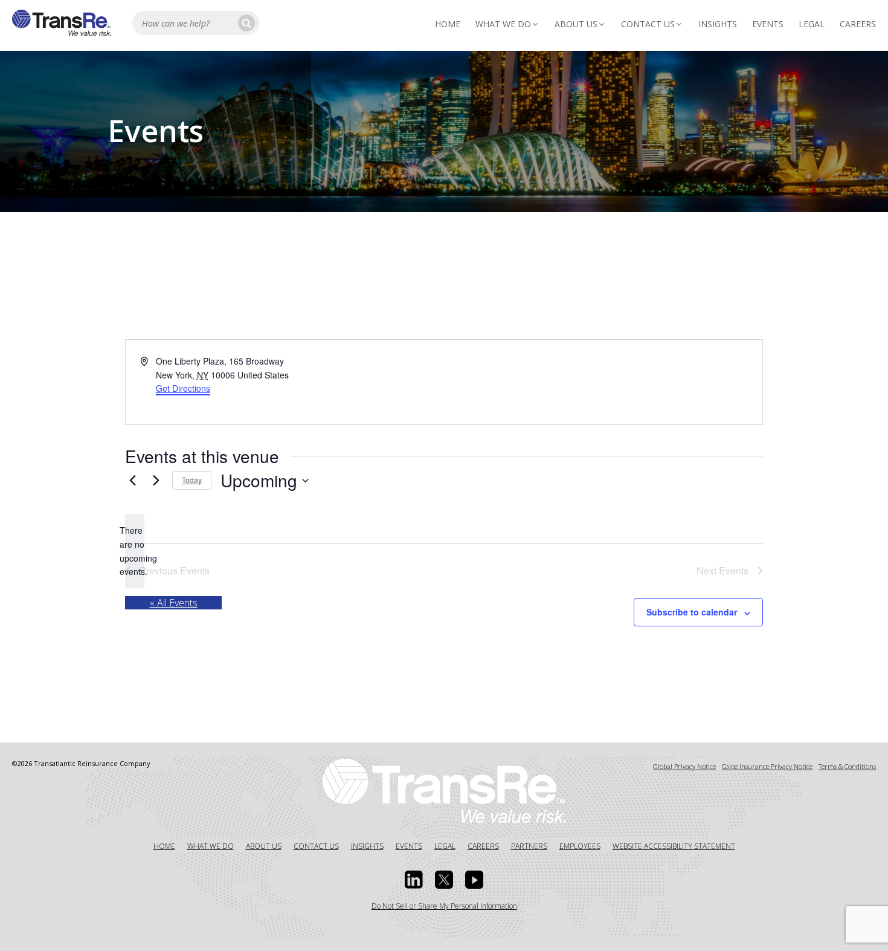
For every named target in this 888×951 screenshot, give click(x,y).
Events (767, 24)
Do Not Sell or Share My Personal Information (444, 906)
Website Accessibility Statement (674, 846)
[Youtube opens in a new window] (474, 880)
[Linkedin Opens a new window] (414, 880)
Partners (529, 846)
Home (447, 24)
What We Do (503, 24)
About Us (576, 24)
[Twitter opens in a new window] (444, 880)
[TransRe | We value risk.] (61, 32)
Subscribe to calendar (691, 612)
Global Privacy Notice (684, 766)
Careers (858, 24)
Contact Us (648, 24)
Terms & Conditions (847, 766)
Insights (717, 24)
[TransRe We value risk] (444, 789)
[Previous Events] (132, 480)
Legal (812, 24)
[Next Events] (156, 480)
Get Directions (183, 388)
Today (192, 480)
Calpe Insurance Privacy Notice (767, 766)
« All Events (174, 602)
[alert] (134, 551)
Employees (579, 846)
